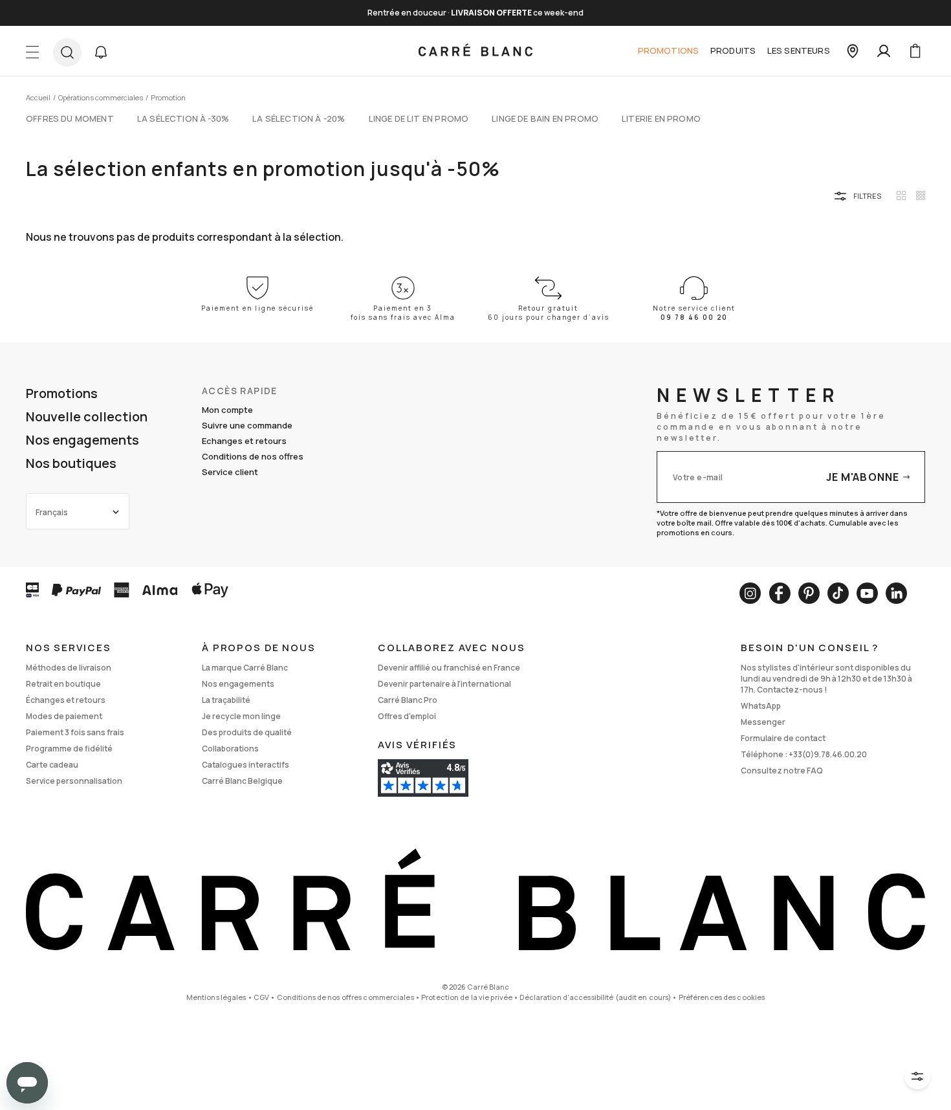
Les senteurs (798, 50)
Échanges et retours (65, 699)
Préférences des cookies (722, 997)
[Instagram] (750, 593)
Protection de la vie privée (466, 997)
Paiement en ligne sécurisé (257, 308)
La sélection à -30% (183, 118)
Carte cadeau (52, 764)
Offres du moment (70, 118)
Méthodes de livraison (68, 667)
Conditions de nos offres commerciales (345, 997)
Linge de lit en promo (419, 118)
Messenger (763, 721)
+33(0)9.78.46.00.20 (828, 754)
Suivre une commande (247, 425)
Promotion (168, 97)
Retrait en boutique (63, 683)
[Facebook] (780, 593)
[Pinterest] (809, 593)
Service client (230, 472)
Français (52, 512)
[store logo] (475, 51)
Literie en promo (661, 118)
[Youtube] (867, 593)
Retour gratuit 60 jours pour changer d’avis (548, 313)
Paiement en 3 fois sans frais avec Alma (403, 313)
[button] (101, 52)
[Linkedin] (896, 593)
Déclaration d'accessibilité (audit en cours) (595, 997)
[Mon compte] (883, 51)
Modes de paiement (64, 716)
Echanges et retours (244, 441)
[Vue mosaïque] (920, 195)
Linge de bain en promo (545, 118)
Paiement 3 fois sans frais (75, 732)
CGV (261, 997)
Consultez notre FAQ (782, 770)
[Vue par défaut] (901, 195)
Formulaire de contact (783, 738)
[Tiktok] (838, 593)
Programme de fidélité (69, 748)
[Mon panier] (914, 51)
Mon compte (227, 410)
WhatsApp (761, 705)
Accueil (38, 97)
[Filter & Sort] (917, 1076)
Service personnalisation (74, 780)
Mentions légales (216, 997)
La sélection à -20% (298, 118)
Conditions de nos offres (252, 456)
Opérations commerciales (100, 97)
